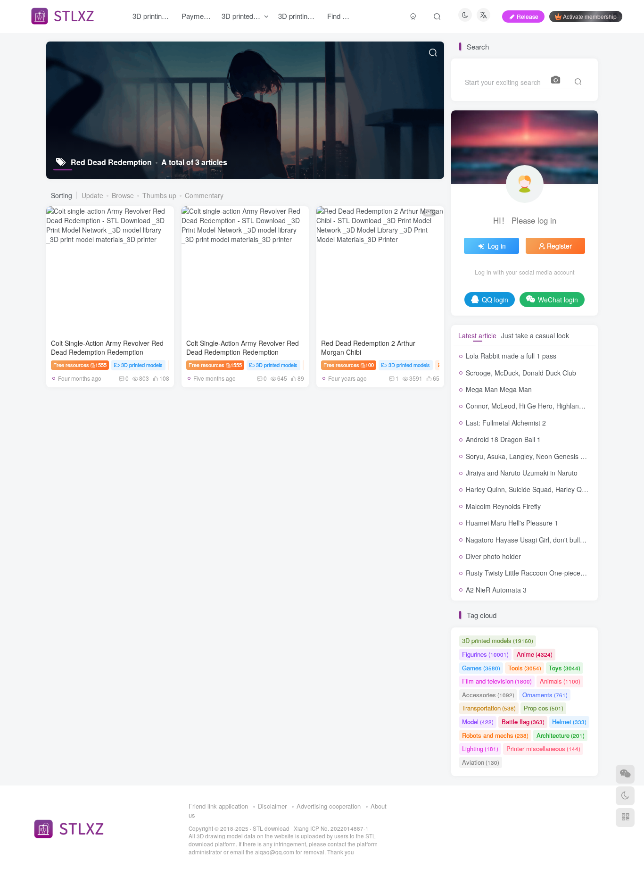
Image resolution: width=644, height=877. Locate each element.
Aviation (480, 762)
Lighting (480, 748)
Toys (564, 667)
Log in (496, 246)
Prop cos (543, 707)
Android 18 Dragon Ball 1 (503, 439)
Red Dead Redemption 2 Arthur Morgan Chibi (368, 347)
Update (92, 195)
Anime (535, 654)
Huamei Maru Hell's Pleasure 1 (512, 522)
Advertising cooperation (329, 806)
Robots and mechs (495, 735)
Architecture (561, 735)
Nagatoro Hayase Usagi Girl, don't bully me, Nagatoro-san (552, 539)
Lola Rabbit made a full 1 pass (511, 355)
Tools (524, 667)
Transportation (489, 707)
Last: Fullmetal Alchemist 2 (506, 422)
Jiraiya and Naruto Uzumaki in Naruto (522, 472)
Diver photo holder (493, 556)
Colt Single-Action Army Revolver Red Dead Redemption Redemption (107, 347)
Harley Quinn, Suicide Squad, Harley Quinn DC (536, 489)
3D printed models (142, 364)
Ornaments (545, 694)
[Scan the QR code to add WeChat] (625, 774)
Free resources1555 (80, 364)
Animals (560, 681)
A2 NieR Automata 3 (496, 589)
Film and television (497, 681)
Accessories (488, 694)
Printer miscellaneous (543, 748)
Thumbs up (159, 195)
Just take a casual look (535, 335)
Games (481, 667)
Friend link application (218, 806)
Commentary (204, 195)
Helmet (569, 721)
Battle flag (523, 721)
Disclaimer (272, 806)
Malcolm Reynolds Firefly (503, 506)
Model (478, 721)
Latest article (477, 335)
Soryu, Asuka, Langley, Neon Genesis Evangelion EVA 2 (549, 456)
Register (559, 246)
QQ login (495, 299)
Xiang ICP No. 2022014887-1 (331, 828)
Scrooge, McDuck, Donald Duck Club (521, 372)
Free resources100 (348, 364)
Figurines (485, 654)
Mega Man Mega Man (499, 389)
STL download (272, 828)
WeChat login (558, 299)
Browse (123, 195)
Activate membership (590, 16)
